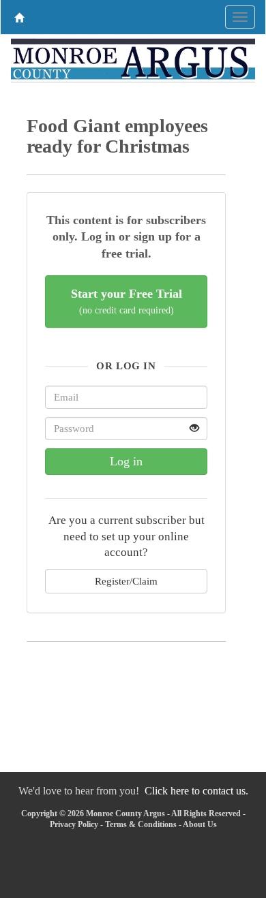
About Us (200, 824)
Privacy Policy (74, 824)
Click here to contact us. (196, 790)
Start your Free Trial (126, 301)
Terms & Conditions (141, 824)
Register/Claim (126, 581)
